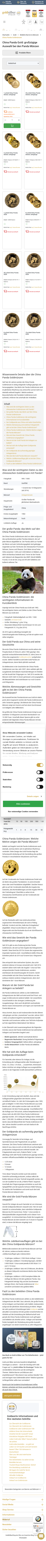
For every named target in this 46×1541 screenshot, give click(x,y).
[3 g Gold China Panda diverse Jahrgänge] (12, 140)
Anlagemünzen (27, 495)
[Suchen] (30, 21)
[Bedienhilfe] (23, 21)
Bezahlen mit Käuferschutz (39, 2)
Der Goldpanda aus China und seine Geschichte (23, 422)
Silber (37, 1284)
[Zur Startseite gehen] (11, 13)
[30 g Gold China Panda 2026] (12, 260)
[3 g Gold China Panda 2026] (33, 260)
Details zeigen (33, 796)
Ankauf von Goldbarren (17, 1478)
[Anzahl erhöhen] (19, 120)
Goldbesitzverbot (25, 657)
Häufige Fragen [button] (8, 1499)
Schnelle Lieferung (9, 2)
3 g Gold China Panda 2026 (32, 273)
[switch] (38, 1530)
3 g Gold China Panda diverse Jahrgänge (11, 153)
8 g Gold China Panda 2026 (11, 333)
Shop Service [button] (8, 1510)
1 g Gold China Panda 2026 (11, 213)
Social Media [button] (7, 1504)
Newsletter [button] (7, 1524)
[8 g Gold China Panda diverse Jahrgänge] (33, 200)
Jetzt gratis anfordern (12, 1396)
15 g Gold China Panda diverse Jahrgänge (32, 153)
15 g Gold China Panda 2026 (32, 333)
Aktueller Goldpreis (16, 1475)
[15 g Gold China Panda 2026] (33, 320)
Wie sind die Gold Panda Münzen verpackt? (22, 456)
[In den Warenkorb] (12, 125)
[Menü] (42, 1516)
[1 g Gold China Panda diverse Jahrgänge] (12, 80)
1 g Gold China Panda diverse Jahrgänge (11, 93)
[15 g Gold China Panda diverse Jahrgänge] (33, 140)
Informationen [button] (8, 1515)
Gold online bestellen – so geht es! (21, 1444)
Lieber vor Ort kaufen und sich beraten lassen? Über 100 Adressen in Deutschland (23, 1449)
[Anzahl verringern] (5, 120)
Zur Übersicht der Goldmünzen (20, 1426)
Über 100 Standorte (23, 2)
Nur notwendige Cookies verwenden (23, 811)
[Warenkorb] (42, 21)
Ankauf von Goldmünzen (18, 1480)
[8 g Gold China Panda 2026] (12, 320)
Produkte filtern (25, 53)
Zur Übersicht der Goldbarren (19, 1423)
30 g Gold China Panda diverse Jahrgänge (32, 93)
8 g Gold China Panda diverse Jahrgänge (32, 213)
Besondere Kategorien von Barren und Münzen (22, 1489)
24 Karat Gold (16, 620)
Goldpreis (34, 1309)
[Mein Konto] (36, 21)
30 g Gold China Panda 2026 (11, 273)
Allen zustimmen (23, 804)
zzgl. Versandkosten (15, 107)
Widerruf (6, 1519)
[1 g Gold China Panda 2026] (12, 200)
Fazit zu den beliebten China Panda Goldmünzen (24, 464)
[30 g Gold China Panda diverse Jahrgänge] (33, 80)
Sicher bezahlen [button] (9, 1529)
